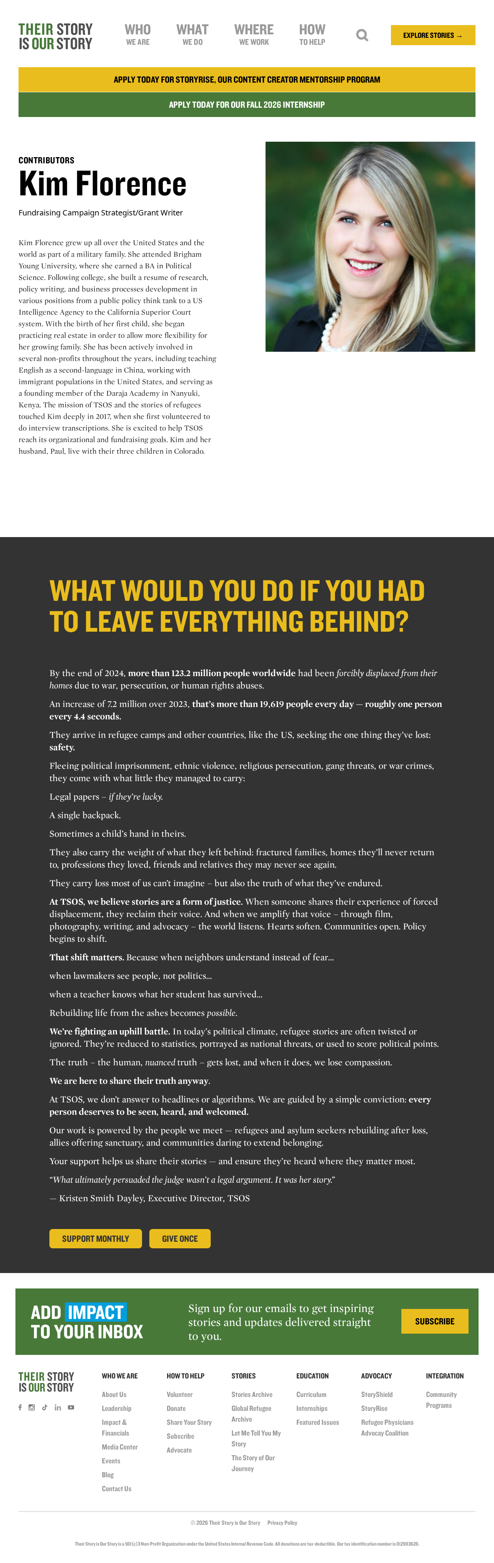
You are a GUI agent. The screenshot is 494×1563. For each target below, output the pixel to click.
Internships (312, 1408)
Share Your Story (189, 1422)
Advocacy (376, 1375)
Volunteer (180, 1394)
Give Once (180, 1238)
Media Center (120, 1446)
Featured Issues (317, 1422)
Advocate (179, 1450)
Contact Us (117, 1488)
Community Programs (441, 1400)
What (192, 33)
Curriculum (311, 1394)
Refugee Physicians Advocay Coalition (387, 1427)
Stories (244, 1375)
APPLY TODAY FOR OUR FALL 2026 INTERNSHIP (247, 104)
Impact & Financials (115, 1427)
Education (312, 1375)
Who (138, 33)
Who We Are (120, 1375)
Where (254, 33)
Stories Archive (252, 1394)
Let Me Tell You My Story (256, 1438)
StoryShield (377, 1394)
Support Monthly (95, 1238)
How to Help (186, 1375)
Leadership (117, 1408)
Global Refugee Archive (251, 1414)
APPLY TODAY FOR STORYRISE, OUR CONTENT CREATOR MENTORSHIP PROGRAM (247, 79)
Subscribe (180, 1436)
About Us (114, 1394)
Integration (445, 1375)
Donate (176, 1408)
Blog (107, 1474)
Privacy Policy (282, 1522)
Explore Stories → (433, 35)
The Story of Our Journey (253, 1463)
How (312, 33)
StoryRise (374, 1408)
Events (111, 1460)
